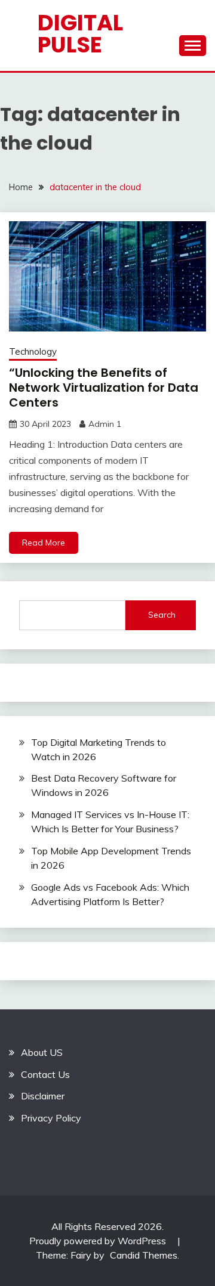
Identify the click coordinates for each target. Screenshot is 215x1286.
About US (42, 1052)
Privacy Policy (51, 1118)
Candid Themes (143, 1255)
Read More (43, 542)
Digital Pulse (80, 33)
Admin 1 (104, 424)
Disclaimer (42, 1096)
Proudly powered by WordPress (98, 1241)
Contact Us (45, 1074)
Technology (33, 351)
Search (162, 614)
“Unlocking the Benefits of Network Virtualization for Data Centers (103, 387)
